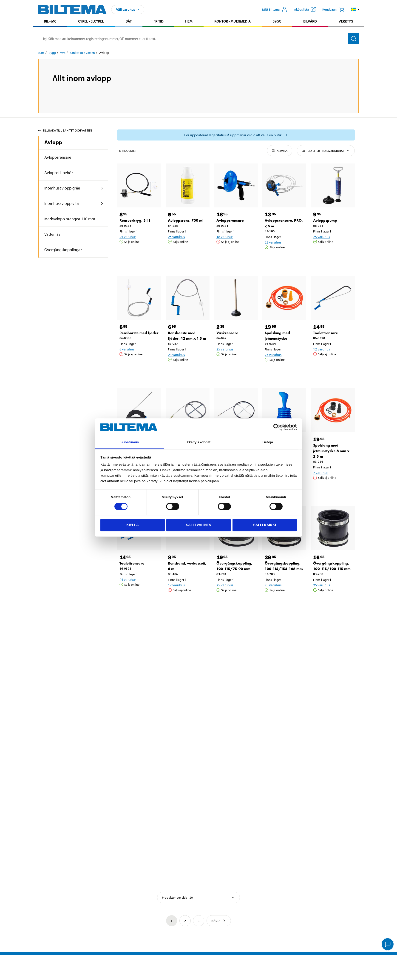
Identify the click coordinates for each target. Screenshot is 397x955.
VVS (62, 53)
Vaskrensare (227, 332)
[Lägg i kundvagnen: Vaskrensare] (235, 365)
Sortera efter (323, 150)
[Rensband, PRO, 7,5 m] (236, 410)
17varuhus (176, 585)
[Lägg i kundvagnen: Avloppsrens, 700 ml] (186, 253)
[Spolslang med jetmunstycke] (284, 298)
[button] (355, 9)
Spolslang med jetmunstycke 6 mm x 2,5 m (331, 451)
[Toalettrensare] (333, 298)
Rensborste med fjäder (139, 332)
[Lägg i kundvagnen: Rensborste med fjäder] (138, 365)
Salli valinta (198, 525)
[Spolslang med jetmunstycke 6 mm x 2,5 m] (333, 410)
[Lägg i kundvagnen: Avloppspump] (331, 253)
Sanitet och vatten (82, 53)
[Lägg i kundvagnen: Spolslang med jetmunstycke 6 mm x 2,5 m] (331, 489)
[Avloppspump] (333, 185)
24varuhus (127, 579)
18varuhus (224, 236)
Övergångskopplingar (63, 249)
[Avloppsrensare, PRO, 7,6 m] (284, 185)
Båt (129, 21)
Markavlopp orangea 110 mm (69, 218)
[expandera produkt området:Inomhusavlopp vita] (102, 203)
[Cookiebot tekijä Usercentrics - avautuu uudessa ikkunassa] (277, 427)
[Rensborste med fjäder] (139, 298)
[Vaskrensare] (236, 298)
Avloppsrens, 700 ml (185, 220)
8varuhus (126, 349)
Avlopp (53, 142)
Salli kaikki (264, 525)
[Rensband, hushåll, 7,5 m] (188, 410)
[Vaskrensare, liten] (284, 410)
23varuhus (176, 354)
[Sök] (353, 38)
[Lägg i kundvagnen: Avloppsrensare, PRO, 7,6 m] (283, 258)
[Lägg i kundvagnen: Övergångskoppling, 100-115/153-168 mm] (283, 601)
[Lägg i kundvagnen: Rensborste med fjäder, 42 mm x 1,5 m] (186, 371)
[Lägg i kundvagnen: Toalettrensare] (331, 365)
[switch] (172, 506)
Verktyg (346, 21)
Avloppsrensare (57, 157)
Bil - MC (50, 21)
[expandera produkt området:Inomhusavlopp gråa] (102, 188)
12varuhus (321, 349)
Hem (189, 21)
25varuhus (127, 236)
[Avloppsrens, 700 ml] (188, 185)
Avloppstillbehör (58, 172)
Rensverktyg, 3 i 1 (135, 220)
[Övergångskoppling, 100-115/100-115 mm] (333, 528)
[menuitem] (50, 22)
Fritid (158, 21)
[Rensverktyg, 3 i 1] (139, 185)
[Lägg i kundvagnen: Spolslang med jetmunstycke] (283, 371)
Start (41, 53)
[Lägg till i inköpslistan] (124, 253)
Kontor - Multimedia (232, 21)
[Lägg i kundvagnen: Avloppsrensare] (235, 253)
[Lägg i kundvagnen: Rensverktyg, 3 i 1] (138, 253)
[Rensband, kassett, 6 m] (139, 410)
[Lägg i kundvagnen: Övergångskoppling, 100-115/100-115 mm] (331, 601)
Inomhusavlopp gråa (62, 188)
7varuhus (320, 472)
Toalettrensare (325, 332)
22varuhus (273, 242)
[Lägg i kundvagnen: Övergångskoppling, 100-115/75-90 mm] (235, 601)
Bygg (276, 21)
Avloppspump (325, 220)
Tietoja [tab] (267, 442)
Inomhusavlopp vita (61, 203)
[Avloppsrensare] (236, 185)
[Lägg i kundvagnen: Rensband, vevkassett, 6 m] (186, 601)
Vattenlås (52, 234)
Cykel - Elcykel (91, 21)
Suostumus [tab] (129, 442)
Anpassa (282, 150)
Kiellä (132, 525)
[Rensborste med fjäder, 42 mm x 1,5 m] (188, 298)
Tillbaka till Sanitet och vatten (67, 130)
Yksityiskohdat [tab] (198, 442)
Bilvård (310, 21)
